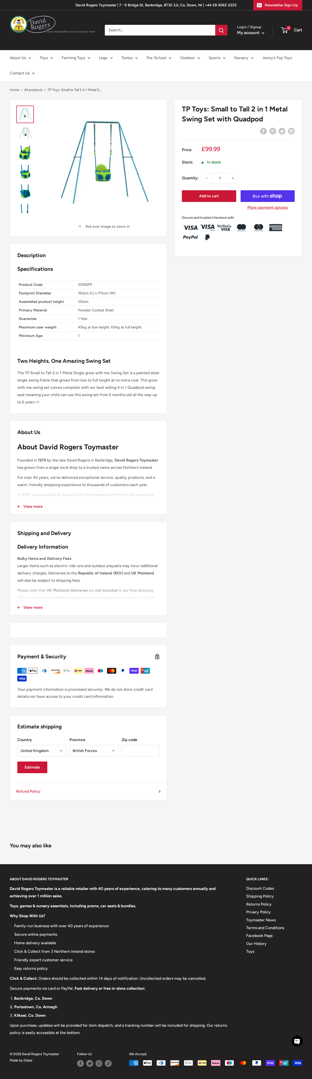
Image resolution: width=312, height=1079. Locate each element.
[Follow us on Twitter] (89, 1063)
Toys (44, 57)
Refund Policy (28, 791)
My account (249, 32)
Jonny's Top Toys (277, 57)
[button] (297, 1041)
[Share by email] (291, 131)
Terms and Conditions (265, 927)
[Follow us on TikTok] (108, 1063)
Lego (103, 57)
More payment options (267, 207)
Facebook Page (259, 935)
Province (77, 739)
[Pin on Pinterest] (272, 131)
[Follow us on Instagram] (99, 1063)
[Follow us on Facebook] (80, 1063)
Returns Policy (259, 904)
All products (33, 90)
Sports (214, 57)
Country (24, 739)
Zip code (129, 739)
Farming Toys (73, 57)
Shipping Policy (260, 896)
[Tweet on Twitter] (282, 131)
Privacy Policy (258, 912)
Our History (256, 943)
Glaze (28, 1060)
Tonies (127, 57)
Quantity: (190, 178)
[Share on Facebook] (263, 131)
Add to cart (209, 196)
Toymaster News (261, 920)
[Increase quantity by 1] (233, 178)
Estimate (32, 767)
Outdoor (187, 57)
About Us (18, 57)
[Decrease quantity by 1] (207, 178)
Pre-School (156, 57)
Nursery (241, 57)
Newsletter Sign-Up (281, 5)
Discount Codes (260, 888)
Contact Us (19, 73)
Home (14, 90)
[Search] (221, 30)
